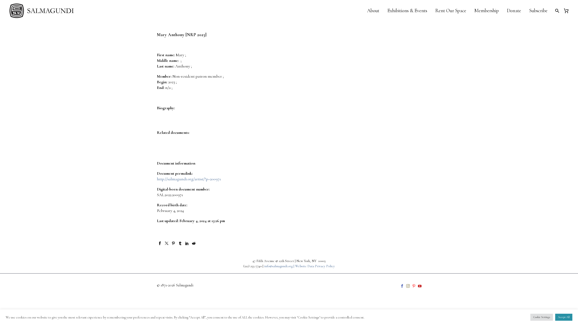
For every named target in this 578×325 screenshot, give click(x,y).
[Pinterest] (173, 243)
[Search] (556, 11)
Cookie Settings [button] (541, 317)
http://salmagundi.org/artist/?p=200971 (189, 178)
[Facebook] (160, 243)
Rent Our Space (450, 11)
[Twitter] (166, 243)
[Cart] (567, 11)
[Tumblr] (180, 243)
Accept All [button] (564, 317)
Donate (514, 11)
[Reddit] (194, 243)
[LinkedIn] (187, 243)
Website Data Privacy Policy (315, 266)
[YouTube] (420, 286)
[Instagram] (408, 286)
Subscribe (538, 11)
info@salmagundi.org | (279, 266)
